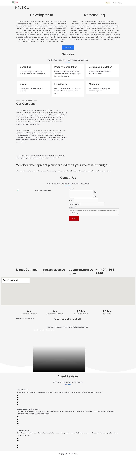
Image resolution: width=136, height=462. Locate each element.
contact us (68, 47)
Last (94, 196)
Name (71, 189)
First (94, 192)
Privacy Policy (117, 3)
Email (71, 200)
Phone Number (74, 204)
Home (108, 3)
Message (72, 207)
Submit (74, 218)
